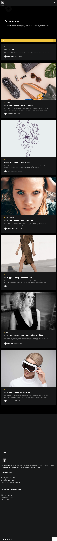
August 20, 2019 (17, 56)
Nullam (8, 102)
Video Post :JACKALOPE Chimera (17, 163)
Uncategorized (10, 47)
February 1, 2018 (17, 228)
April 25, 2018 (16, 113)
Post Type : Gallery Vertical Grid (17, 392)
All (3, 40)
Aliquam (8, 160)
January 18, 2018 (17, 171)
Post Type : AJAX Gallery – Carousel (18, 220)
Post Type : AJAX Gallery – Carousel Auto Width (23, 335)
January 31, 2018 (17, 343)
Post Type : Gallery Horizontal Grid (18, 278)
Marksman (10, 56)
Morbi (7, 217)
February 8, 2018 (17, 286)
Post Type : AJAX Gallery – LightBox (18, 105)
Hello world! (9, 50)
